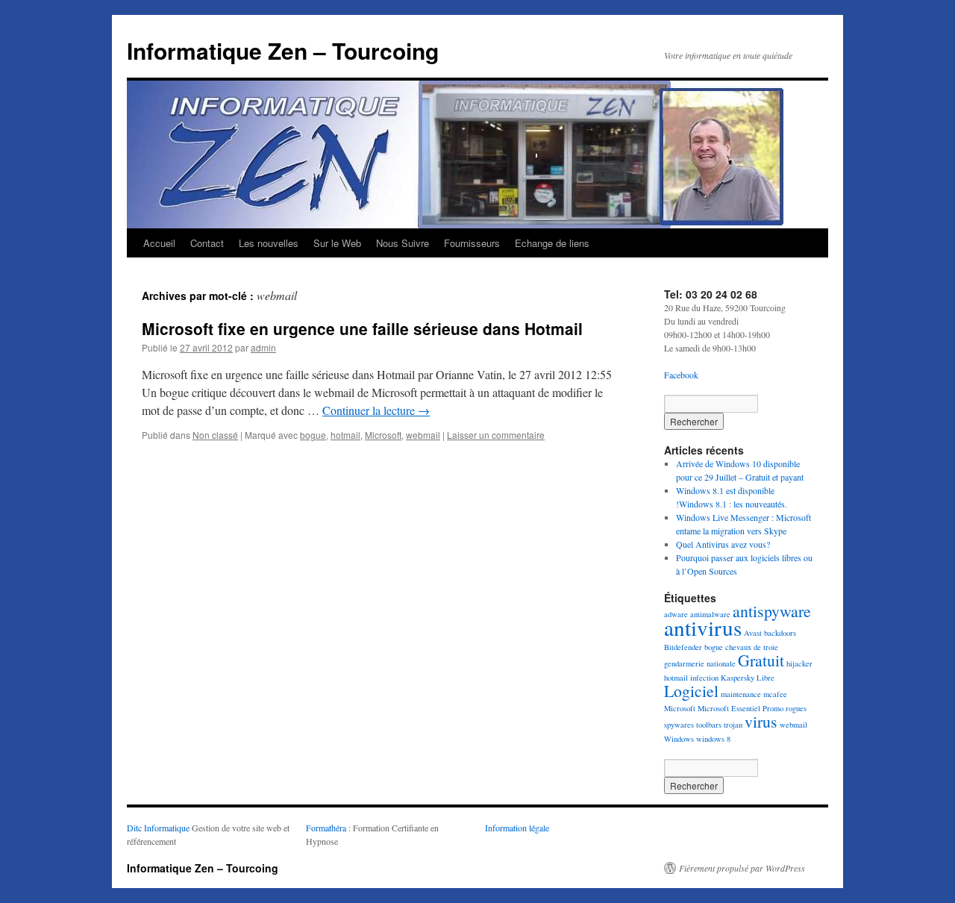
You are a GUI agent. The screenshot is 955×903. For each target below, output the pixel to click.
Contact (207, 243)
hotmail (345, 434)
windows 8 (713, 739)
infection (704, 677)
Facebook (681, 375)
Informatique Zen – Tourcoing (283, 50)
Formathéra (326, 828)
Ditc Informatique (158, 828)
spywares (679, 724)
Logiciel (691, 691)
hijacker (799, 663)
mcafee (775, 694)
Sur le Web (337, 243)
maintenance (741, 694)
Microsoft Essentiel (729, 708)
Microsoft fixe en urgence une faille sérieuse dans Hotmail (362, 328)
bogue (313, 434)
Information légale (517, 828)
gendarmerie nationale (700, 663)
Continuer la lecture (376, 410)
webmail (423, 434)
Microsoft (383, 434)
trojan (733, 724)
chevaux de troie (751, 647)
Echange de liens (552, 243)
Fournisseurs (472, 243)
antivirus (703, 627)
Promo (773, 708)
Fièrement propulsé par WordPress (742, 868)
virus (761, 721)
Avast (753, 633)
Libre (765, 677)
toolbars (708, 724)
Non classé (215, 434)
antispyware (772, 611)
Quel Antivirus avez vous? (723, 544)
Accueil (159, 243)
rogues (796, 708)
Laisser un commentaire (496, 434)
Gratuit (761, 660)
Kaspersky (737, 677)
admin (263, 347)
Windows (679, 739)
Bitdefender (683, 647)
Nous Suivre (402, 243)
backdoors (780, 633)
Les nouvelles (268, 243)
